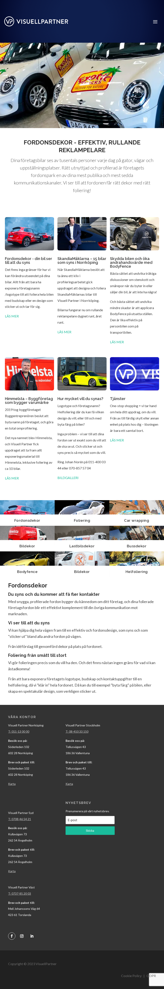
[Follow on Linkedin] (31, 936)
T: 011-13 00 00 (18, 731)
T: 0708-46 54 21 (19, 819)
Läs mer (12, 316)
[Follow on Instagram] (21, 936)
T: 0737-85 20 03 (19, 893)
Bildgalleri (68, 478)
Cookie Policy (131, 976)
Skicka (90, 830)
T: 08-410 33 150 (77, 731)
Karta (69, 784)
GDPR (151, 976)
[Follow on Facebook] (11, 936)
